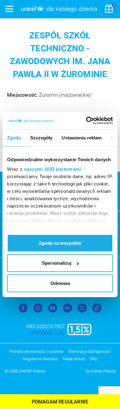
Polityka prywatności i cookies (36, 351)
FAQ (93, 358)
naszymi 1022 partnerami (52, 169)
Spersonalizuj (56, 263)
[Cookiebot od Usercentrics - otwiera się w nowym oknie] (86, 121)
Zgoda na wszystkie (60, 242)
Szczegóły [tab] (41, 137)
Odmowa (60, 283)
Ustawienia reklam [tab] (82, 137)
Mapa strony (74, 358)
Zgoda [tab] (14, 137)
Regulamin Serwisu (40, 358)
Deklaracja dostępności (89, 351)
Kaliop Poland (103, 371)
